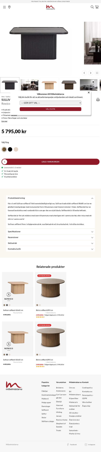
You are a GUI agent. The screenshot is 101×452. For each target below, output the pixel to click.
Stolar (44, 417)
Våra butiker (87, 402)
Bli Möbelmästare (74, 393)
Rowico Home (61, 420)
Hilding (59, 412)
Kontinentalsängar (49, 395)
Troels (58, 430)
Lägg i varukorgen (50, 162)
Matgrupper (46, 402)
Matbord (45, 399)
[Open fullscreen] (97, 72)
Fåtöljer (45, 391)
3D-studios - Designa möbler (75, 414)
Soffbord (45, 410)
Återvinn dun (74, 420)
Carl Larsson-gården (61, 396)
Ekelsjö (59, 402)
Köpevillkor (73, 398)
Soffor (44, 414)
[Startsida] (50, 6)
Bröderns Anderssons (60, 389)
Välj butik (50, 109)
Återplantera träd (74, 425)
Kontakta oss (87, 391)
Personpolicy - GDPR (88, 396)
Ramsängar (46, 406)
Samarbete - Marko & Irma (74, 432)
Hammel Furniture (60, 406)
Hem (3, 97)
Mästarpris (73, 402)
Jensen (58, 416)
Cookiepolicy (87, 388)
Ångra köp (86, 406)
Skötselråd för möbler (74, 407)
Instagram (91, 444)
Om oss (72, 388)
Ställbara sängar (48, 421)
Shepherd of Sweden (61, 425)
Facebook (73, 444)
